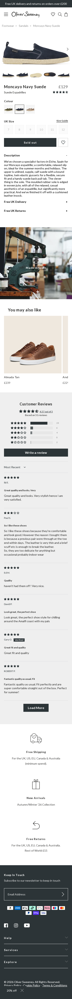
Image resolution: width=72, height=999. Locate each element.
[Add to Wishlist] (63, 142)
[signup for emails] (63, 894)
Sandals (23, 25)
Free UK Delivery (15, 201)
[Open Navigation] (7, 16)
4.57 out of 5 (46, 411)
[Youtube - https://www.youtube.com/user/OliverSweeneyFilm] (27, 926)
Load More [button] (36, 708)
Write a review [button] (36, 452)
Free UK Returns (15, 210)
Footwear (8, 25)
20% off (12, 990)
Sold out (30, 142)
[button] (60, 92)
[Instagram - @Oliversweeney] (16, 926)
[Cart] (66, 15)
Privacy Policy (12, 985)
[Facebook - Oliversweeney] (6, 926)
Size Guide (62, 120)
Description (12, 155)
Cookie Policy (31, 985)
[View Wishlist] (53, 14)
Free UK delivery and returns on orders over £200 (36, 3)
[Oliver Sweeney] (26, 16)
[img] (11, 477)
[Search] (60, 14)
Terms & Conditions (54, 985)
